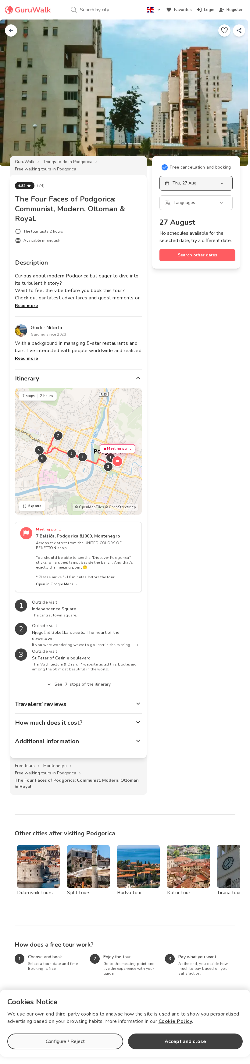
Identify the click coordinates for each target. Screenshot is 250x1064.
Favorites (183, 9)
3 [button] (71, 453)
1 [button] (110, 457)
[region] (78, 451)
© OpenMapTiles (89, 507)
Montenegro (55, 766)
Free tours (25, 766)
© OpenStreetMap (120, 507)
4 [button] (82, 457)
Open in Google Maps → (57, 584)
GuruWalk (24, 162)
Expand (34, 506)
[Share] (239, 30)
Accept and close (185, 1041)
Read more (26, 306)
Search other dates (197, 255)
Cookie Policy (175, 1021)
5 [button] (39, 450)
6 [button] (42, 458)
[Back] (11, 30)
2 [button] (108, 466)
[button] (117, 461)
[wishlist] (224, 30)
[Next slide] (235, 93)
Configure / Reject (65, 1041)
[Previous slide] (15, 93)
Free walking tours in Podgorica (45, 169)
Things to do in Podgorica (67, 162)
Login (209, 9)
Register (235, 9)
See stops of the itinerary (83, 684)
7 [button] (58, 435)
